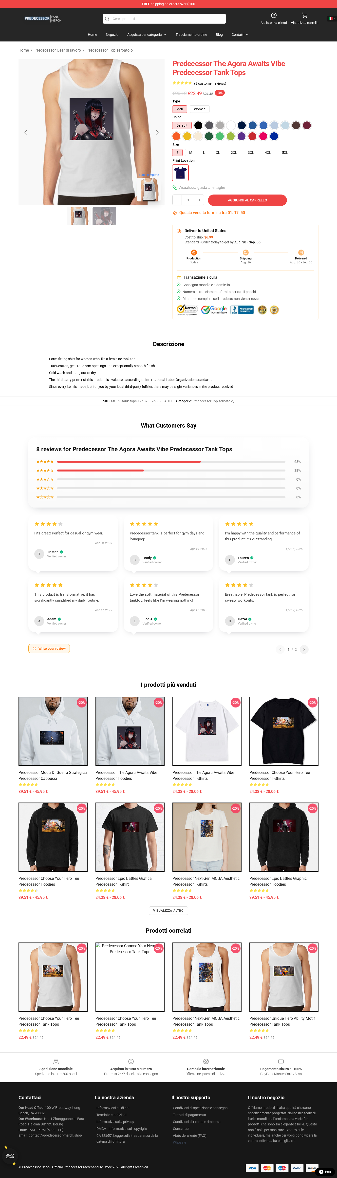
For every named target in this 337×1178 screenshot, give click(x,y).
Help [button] (328, 1172)
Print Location (183, 160)
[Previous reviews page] (280, 649)
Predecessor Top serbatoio (110, 50)
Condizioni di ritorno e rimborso (197, 1122)
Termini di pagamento (189, 1115)
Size (175, 145)
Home (24, 50)
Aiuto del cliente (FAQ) (189, 1136)
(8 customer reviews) (210, 83)
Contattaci (181, 1129)
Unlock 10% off (10, 1156)
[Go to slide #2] (104, 216)
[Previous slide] (26, 132)
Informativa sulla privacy (115, 1122)
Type (176, 101)
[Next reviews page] (304, 649)
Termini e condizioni (111, 1115)
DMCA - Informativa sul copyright (121, 1129)
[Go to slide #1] (79, 216)
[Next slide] (157, 132)
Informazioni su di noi (112, 1108)
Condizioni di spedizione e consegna (200, 1108)
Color (176, 117)
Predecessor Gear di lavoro (58, 50)
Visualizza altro (168, 910)
